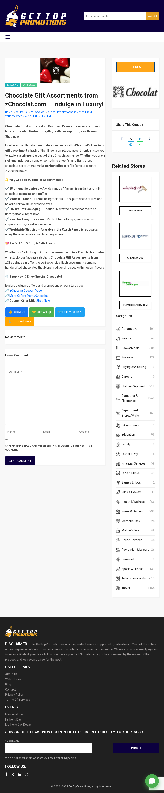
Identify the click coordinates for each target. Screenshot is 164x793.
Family (126, 444)
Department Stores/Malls (130, 413)
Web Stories (13, 679)
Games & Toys (131, 482)
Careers (127, 376)
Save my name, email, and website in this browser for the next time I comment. (49, 447)
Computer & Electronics (130, 398)
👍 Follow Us (16, 312)
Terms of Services (17, 699)
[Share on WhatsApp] (140, 144)
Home (8, 112)
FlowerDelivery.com (135, 305)
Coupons (21, 112)
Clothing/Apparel (133, 386)
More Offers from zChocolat (28, 295)
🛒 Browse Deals (19, 321)
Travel (126, 588)
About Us (11, 674)
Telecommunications (136, 578)
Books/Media (130, 348)
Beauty (126, 338)
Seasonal (128, 559)
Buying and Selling (134, 367)
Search (152, 16)
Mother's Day (130, 530)
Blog (8, 684)
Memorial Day (131, 521)
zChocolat (37, 112)
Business (128, 357)
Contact (10, 689)
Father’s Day (13, 719)
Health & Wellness (133, 501)
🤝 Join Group (41, 312)
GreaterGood (135, 258)
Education (128, 434)
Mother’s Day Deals (18, 724)
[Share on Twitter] (131, 138)
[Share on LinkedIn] (140, 138)
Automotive (130, 328)
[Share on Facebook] (122, 138)
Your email (12, 741)
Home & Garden (132, 511)
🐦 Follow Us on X (70, 312)
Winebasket (135, 210)
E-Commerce (130, 425)
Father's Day (130, 454)
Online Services (132, 540)
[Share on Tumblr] (149, 138)
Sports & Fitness (132, 569)
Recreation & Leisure (135, 549)
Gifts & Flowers (132, 492)
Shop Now (43, 300)
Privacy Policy (14, 694)
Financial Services (133, 463)
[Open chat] (152, 781)
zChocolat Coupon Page (25, 290)
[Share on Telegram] (131, 144)
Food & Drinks (131, 473)
